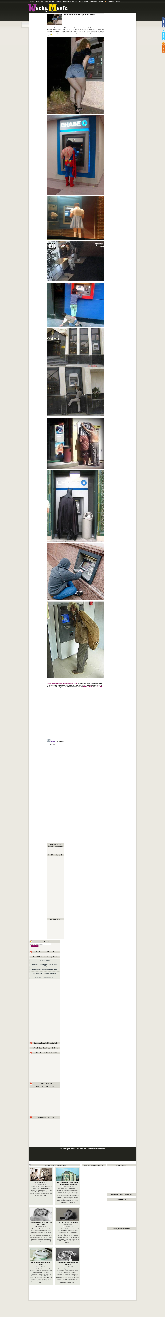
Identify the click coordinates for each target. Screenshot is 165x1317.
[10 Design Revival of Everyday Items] (41, 1254)
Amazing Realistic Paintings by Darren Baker (44, 973)
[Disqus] (75, 713)
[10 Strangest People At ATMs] (55, 19)
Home (32, 1)
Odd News (58, 1)
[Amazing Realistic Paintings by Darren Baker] (67, 1214)
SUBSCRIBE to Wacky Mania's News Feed (62, 683)
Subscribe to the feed (114, 1)
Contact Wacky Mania (96, 1)
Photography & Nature (70, 1)
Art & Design (39, 1)
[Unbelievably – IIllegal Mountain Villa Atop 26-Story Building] (67, 1174)
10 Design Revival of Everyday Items (44, 977)
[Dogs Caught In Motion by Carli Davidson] (67, 1254)
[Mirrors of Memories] (41, 1174)
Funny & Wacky (49, 1)
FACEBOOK (87, 687)
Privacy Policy (83, 1)
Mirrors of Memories (45, 960)
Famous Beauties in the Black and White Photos (44, 969)
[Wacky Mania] (48, 11)
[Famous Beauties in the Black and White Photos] (41, 1214)
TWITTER (99, 687)
